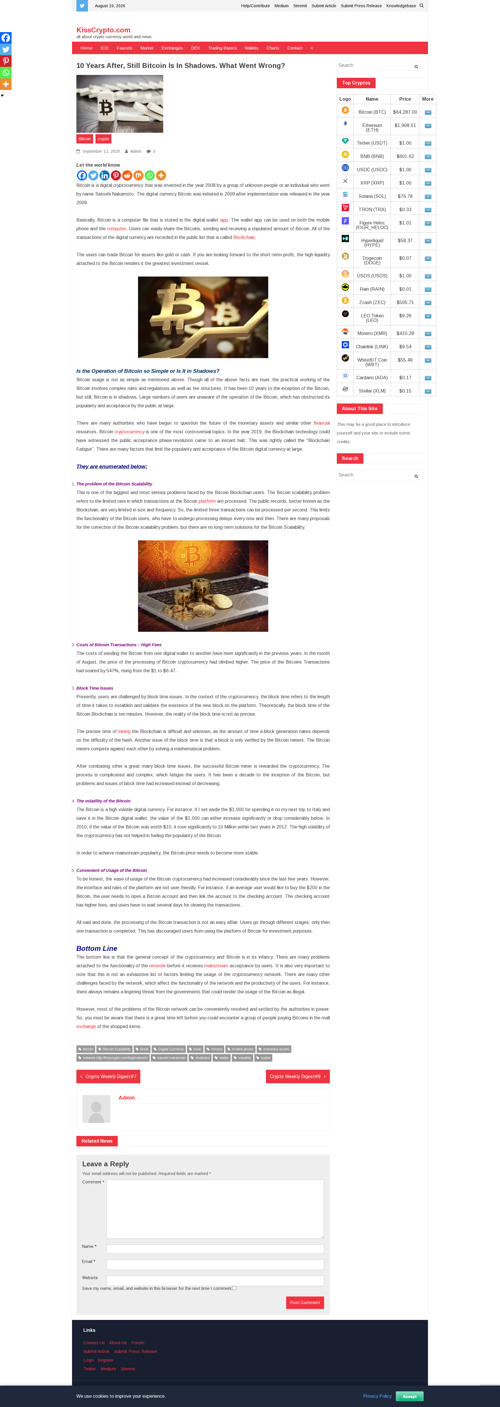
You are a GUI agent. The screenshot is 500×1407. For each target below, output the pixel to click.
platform (207, 501)
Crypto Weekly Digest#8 (295, 1076)
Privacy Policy (377, 1396)
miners (216, 1049)
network (157, 965)
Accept (410, 1396)
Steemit (300, 5)
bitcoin (88, 1049)
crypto (103, 139)
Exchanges (172, 47)
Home (86, 47)
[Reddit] (127, 175)
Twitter (89, 1368)
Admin (135, 151)
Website (90, 1278)
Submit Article (324, 5)
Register (105, 1360)
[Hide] (2, 95)
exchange (86, 1026)
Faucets (124, 47)
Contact (294, 47)
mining (124, 731)
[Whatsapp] (150, 175)
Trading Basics (222, 47)
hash (197, 1049)
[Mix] (138, 175)
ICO (104, 47)
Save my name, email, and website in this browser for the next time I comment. (157, 1288)
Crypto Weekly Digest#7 (111, 1076)
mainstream (216, 965)
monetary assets (276, 1049)
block (144, 1049)
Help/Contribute (255, 5)
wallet (265, 1058)
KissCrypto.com (103, 30)
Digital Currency (171, 1049)
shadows (202, 1058)
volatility (244, 1058)
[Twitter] (93, 175)
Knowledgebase (401, 5)
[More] (161, 175)
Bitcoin (85, 139)
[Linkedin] (105, 175)
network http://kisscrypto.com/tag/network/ (115, 1058)
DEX (195, 47)
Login (88, 1360)
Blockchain (244, 237)
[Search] (416, 66)
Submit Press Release (361, 5)
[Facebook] (82, 175)
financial (322, 423)
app (224, 220)
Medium (282, 5)
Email (88, 1261)
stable (224, 1058)
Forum (137, 1342)
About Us (118, 1342)
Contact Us (94, 1342)
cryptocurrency (130, 431)
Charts (272, 47)
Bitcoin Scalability (116, 1049)
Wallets (251, 47)
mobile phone (242, 1049)
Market (146, 47)
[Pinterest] (116, 175)
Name (89, 1246)
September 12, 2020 (100, 151)
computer (116, 228)
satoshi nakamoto (171, 1058)
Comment (93, 1182)
